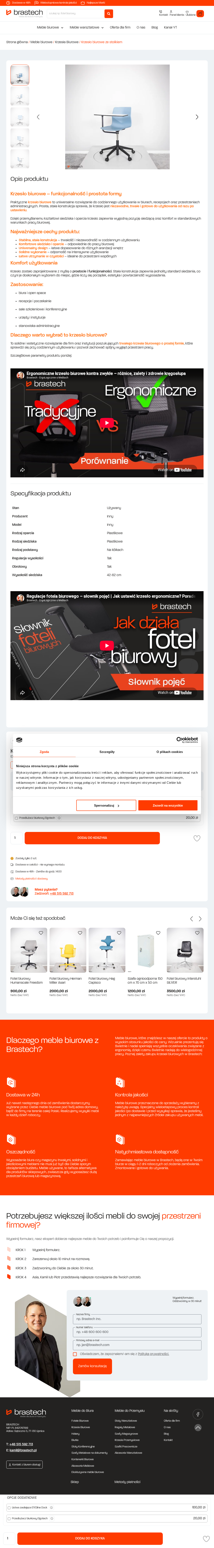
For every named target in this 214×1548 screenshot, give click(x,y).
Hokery (75, 1434)
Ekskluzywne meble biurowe (87, 1472)
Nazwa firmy (83, 1314)
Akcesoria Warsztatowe (128, 1453)
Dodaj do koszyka (90, 1538)
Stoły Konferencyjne (83, 1446)
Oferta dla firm (120, 27)
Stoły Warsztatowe (126, 1421)
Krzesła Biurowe (67, 42)
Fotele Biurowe (80, 1421)
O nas (141, 27)
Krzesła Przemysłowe (127, 1440)
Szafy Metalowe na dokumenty (89, 1453)
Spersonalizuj (104, 805)
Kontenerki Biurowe (82, 1459)
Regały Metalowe (125, 1427)
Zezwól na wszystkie (168, 805)
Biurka (74, 1440)
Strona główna (17, 42)
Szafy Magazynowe (126, 1434)
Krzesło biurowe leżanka (184, 979)
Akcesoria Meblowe (82, 1466)
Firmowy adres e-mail (87, 1340)
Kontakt (168, 1440)
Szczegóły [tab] (107, 751)
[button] (38, 117)
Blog (155, 27)
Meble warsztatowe (84, 27)
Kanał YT (170, 27)
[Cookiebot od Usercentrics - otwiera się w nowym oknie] (179, 740)
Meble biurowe (48, 27)
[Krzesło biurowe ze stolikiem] (117, 117)
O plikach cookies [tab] (170, 751)
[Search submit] (108, 13)
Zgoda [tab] (44, 751)
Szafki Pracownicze (126, 1446)
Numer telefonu (84, 1327)
